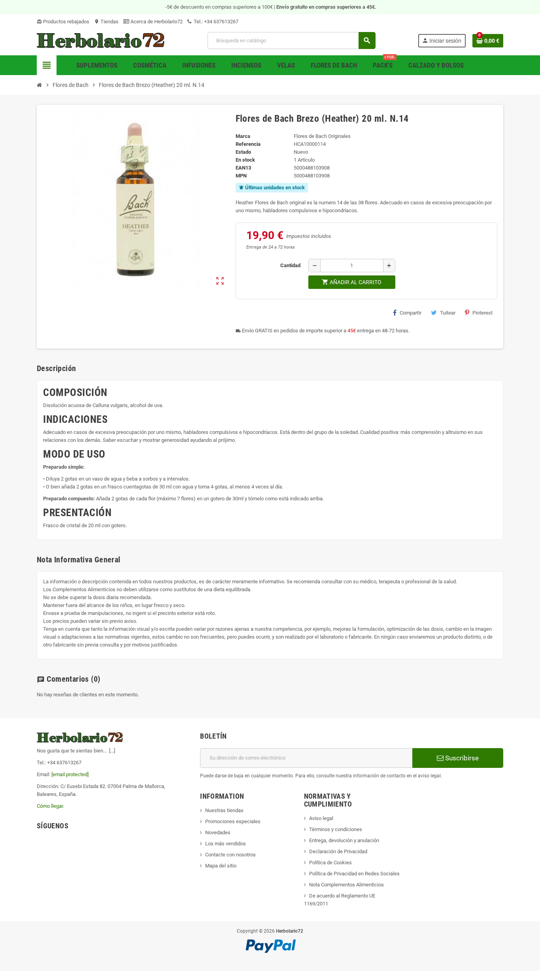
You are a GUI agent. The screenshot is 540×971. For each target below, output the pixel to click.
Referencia (248, 144)
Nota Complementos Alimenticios (346, 885)
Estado (243, 152)
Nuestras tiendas (224, 810)
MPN (241, 176)
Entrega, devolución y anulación (344, 840)
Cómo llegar (50, 806)
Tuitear (447, 313)
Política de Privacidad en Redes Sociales (354, 874)
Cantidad (290, 265)
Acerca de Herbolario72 (156, 22)
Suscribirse (461, 758)
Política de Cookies (330, 862)
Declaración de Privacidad (338, 851)
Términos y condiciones (335, 829)
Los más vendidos (225, 844)
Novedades (217, 832)
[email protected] (70, 774)
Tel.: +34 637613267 (215, 22)
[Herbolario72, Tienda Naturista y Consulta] (101, 40)
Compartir (410, 313)
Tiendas (106, 22)
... (112, 751)
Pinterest (482, 313)
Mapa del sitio (220, 866)
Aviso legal (321, 818)
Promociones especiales (233, 821)
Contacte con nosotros (230, 855)
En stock (245, 160)
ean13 (243, 168)
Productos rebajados (63, 22)
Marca (243, 136)
